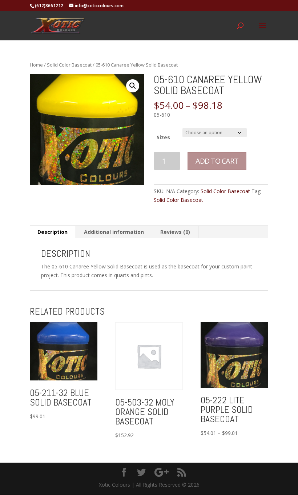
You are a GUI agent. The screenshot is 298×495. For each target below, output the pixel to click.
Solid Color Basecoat (69, 64)
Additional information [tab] (114, 231)
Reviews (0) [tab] (175, 231)
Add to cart (217, 161)
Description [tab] (52, 231)
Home (36, 64)
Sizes (163, 137)
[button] (132, 85)
